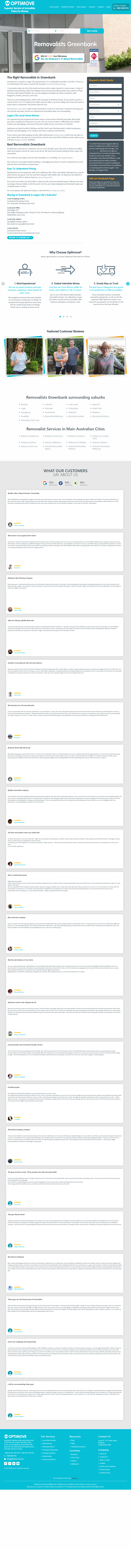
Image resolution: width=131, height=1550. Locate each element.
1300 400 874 (122, 8)
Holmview (49, 408)
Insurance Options (49, 1459)
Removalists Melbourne (54, 416)
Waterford (72, 412)
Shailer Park (97, 408)
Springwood (25, 412)
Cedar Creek (73, 404)
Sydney (73, 1461)
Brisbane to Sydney (28, 442)
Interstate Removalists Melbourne (101, 447)
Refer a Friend (105, 1460)
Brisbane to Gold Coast (54, 436)
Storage (101, 7)
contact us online (58, 190)
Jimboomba (73, 408)
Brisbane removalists (18, 109)
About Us (103, 1454)
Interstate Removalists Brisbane (77, 447)
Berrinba (24, 404)
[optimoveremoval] (5, 1463)
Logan (23, 408)
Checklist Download (78, 1447)
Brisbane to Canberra (77, 436)
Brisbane (74, 1454)
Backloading (46, 1456)
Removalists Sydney (76, 416)
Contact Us (104, 1457)
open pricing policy (44, 177)
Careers (102, 1463)
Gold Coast (75, 1457)
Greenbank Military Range (56, 84)
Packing (92, 7)
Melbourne (75, 1464)
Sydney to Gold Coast (29, 446)
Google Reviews (66, 157)
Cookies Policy (105, 1473)
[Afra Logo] (94, 58)
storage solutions (21, 140)
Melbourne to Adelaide (77, 442)
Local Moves (54, 7)
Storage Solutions (48, 1453)
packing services (59, 135)
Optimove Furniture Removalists (20, 4)
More (108, 7)
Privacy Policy (105, 1470)
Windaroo (96, 412)
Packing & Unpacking (50, 1450)
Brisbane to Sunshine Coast (100, 437)
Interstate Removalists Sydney (53, 447)
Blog (72, 1440)
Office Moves (81, 7)
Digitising (75, 1478)
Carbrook (48, 404)
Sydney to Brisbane (99, 442)
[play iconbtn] (24, 356)
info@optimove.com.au (15, 1459)
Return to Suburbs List (19, 238)
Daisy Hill (96, 404)
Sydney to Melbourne (53, 442)
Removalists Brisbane (100, 416)
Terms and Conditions (108, 1466)
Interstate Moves (67, 7)
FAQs (73, 1443)
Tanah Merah (50, 412)
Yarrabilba (25, 416)
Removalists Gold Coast (30, 420)
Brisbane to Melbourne (30, 436)
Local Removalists (49, 1440)
